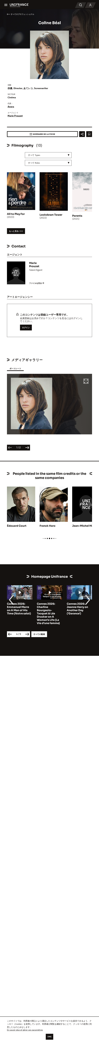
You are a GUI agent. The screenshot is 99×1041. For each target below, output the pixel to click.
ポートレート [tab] (15, 368)
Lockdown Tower (51, 214)
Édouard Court (16, 525)
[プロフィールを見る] (90, 5)
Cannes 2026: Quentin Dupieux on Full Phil (78, 607)
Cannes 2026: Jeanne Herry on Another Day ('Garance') (47, 608)
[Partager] (82, 134)
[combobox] (48, 155)
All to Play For (16, 214)
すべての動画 (39, 634)
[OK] (49, 1036)
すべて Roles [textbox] (34, 163)
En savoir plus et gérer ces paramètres (25, 1030)
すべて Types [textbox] (34, 155)
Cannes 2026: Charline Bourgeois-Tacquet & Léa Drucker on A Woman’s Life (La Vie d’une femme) (18, 613)
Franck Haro (47, 525)
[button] (86, 381)
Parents (77, 215)
